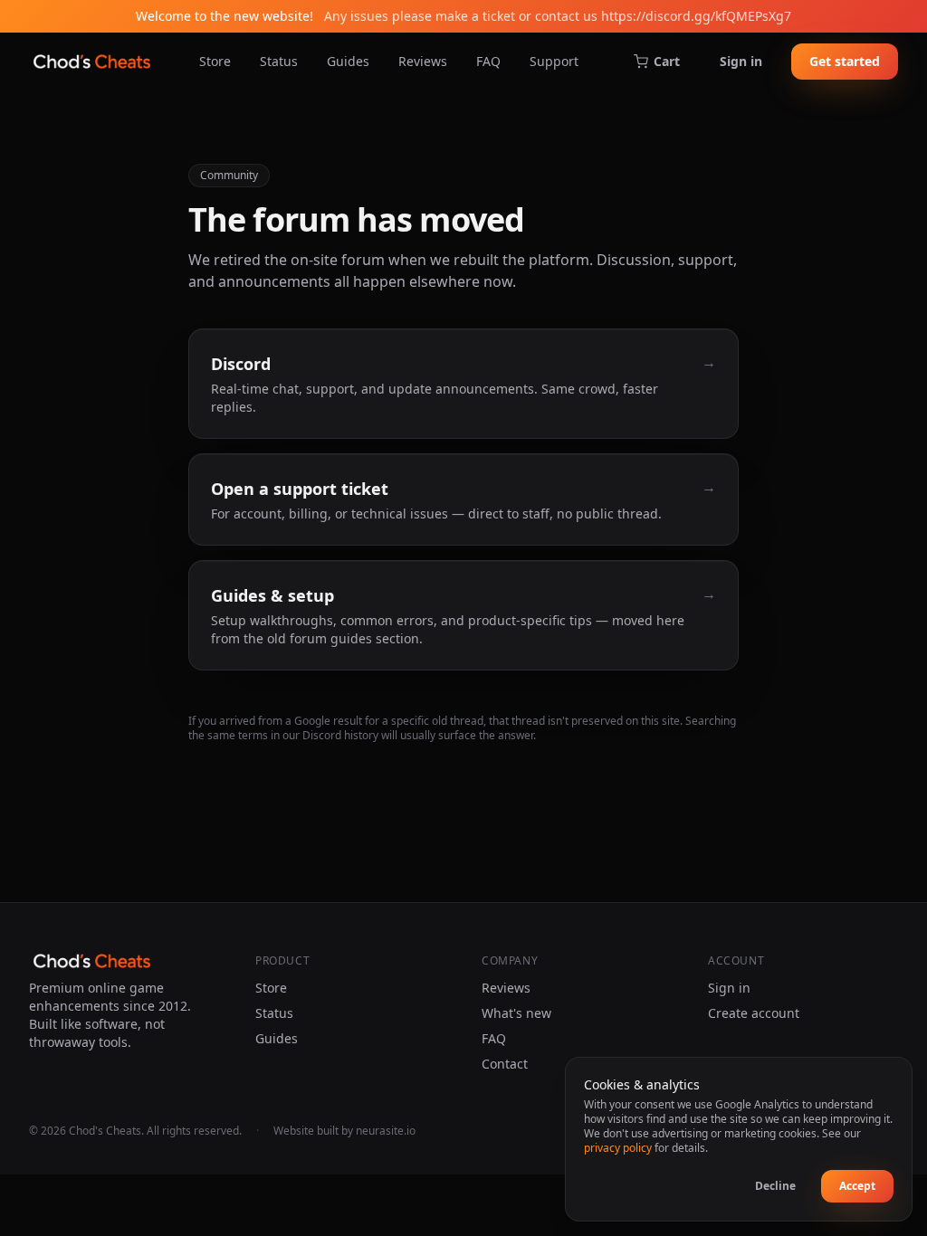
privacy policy (618, 1147)
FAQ (488, 61)
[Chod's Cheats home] (92, 61)
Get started (844, 61)
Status (279, 61)
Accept (857, 1185)
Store (215, 61)
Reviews (422, 61)
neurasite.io (386, 1130)
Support (554, 61)
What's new (516, 1013)
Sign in (741, 61)
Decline (775, 1185)
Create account (753, 1013)
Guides (348, 61)
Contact (505, 1063)
